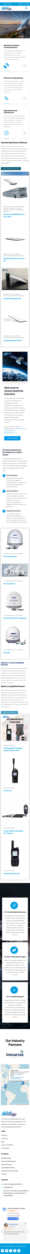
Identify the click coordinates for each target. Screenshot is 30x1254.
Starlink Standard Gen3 (12, 340)
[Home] (9, 1113)
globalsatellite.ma (9, 432)
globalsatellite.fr (10, 430)
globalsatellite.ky (21, 428)
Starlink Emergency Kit (12, 298)
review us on (12, 1218)
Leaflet (12, 1104)
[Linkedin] (14, 1250)
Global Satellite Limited (16, 1208)
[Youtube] (18, 1250)
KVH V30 (6, 653)
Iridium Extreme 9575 (11, 873)
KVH (4, 553)
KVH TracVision (9, 584)
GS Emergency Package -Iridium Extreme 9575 (13, 749)
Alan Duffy (12, 1224)
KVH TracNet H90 (10, 556)
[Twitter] (2, 1250)
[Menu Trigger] (26, 7)
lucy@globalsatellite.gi (15, 1078)
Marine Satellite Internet (11, 254)
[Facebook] (6, 1250)
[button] (9, 1057)
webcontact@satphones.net (17, 1077)
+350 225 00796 (18, 1074)
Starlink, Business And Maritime (13, 255)
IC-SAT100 (7, 791)
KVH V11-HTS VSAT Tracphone (14, 618)
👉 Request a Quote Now (16, 248)
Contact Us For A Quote (15, 200)
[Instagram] (10, 1250)
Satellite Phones (9, 745)
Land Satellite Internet (11, 206)
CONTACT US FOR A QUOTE (16, 288)
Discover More (12, 438)
